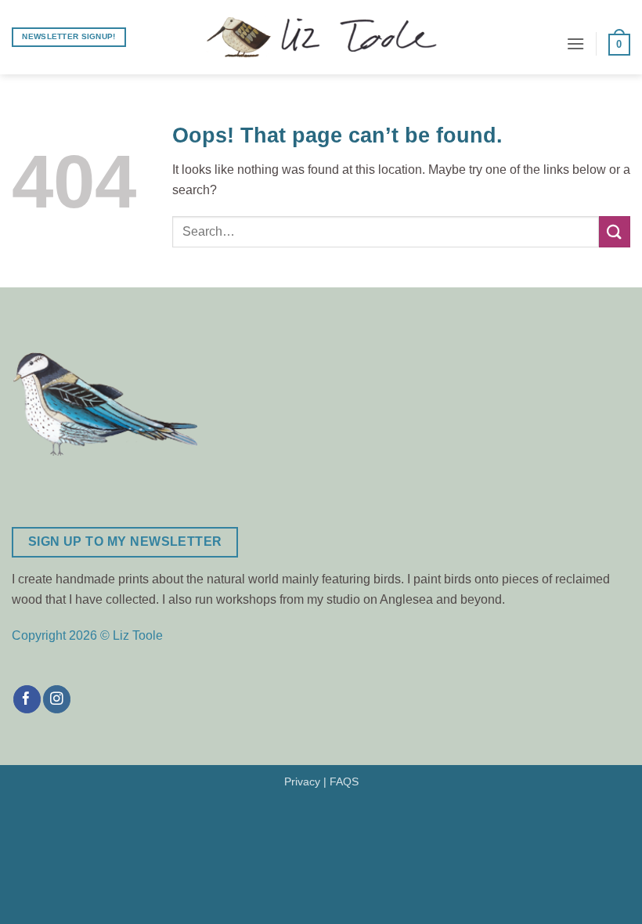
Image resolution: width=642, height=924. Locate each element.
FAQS (344, 781)
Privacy (302, 781)
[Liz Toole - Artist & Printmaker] (321, 37)
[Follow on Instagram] (56, 699)
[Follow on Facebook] (27, 699)
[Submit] (614, 231)
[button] (575, 43)
